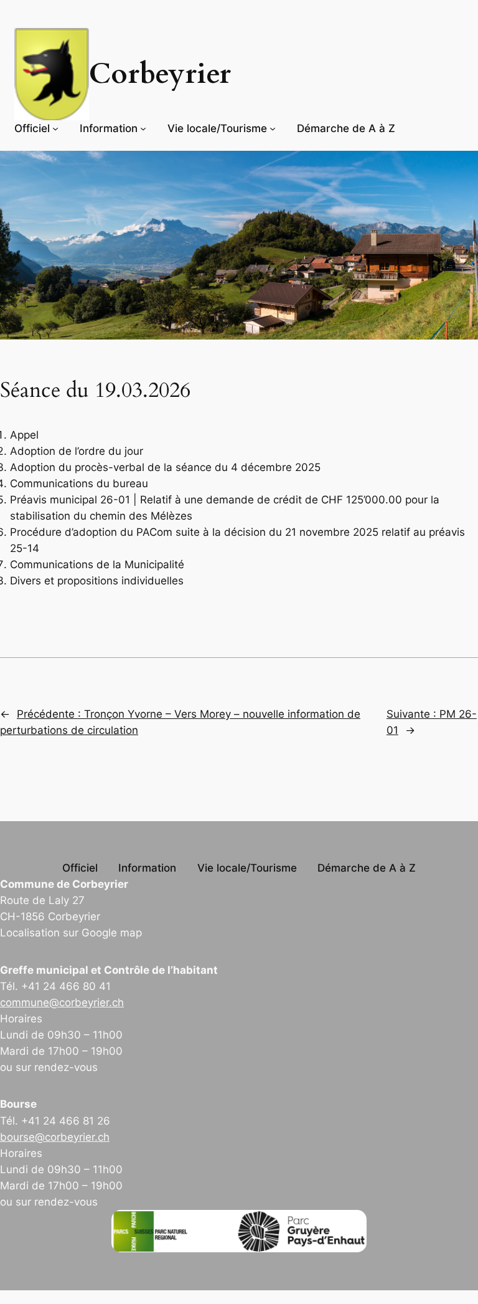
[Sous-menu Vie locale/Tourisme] (272, 128)
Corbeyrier (160, 74)
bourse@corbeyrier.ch (55, 1137)
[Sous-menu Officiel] (55, 128)
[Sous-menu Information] (143, 128)
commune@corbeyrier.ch (62, 1002)
